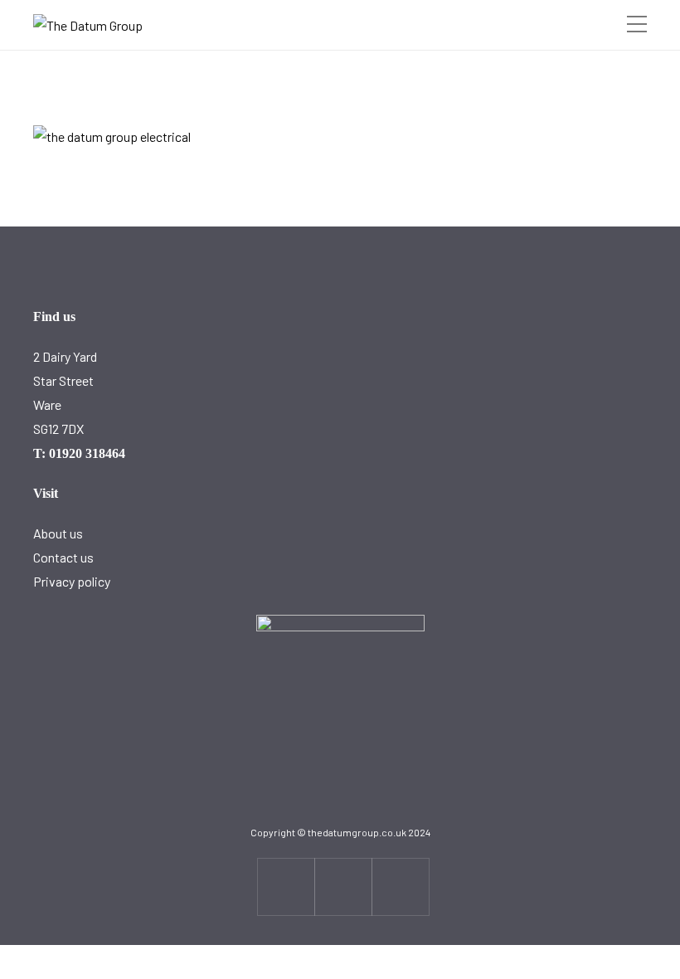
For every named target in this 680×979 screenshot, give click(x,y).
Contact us (63, 557)
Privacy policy (71, 581)
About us (58, 533)
